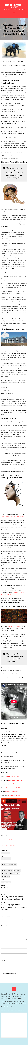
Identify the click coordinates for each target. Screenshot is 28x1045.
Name (3, 944)
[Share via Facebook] (1, 887)
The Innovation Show (14, 6)
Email (3, 952)
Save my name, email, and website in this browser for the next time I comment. (13, 972)
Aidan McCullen (6, 858)
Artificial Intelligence (7, 870)
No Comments (7, 882)
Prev (3, 894)
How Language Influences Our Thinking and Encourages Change (14, 907)
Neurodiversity (6, 876)
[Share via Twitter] (4, 887)
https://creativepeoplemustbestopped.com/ (13, 839)
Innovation (18, 870)
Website (3, 960)
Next (2, 902)
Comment (4, 925)
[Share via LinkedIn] (7, 887)
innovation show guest (13, 626)
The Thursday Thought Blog (10, 864)
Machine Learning (15, 873)
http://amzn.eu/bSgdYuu (8, 845)
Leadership (5, 873)
